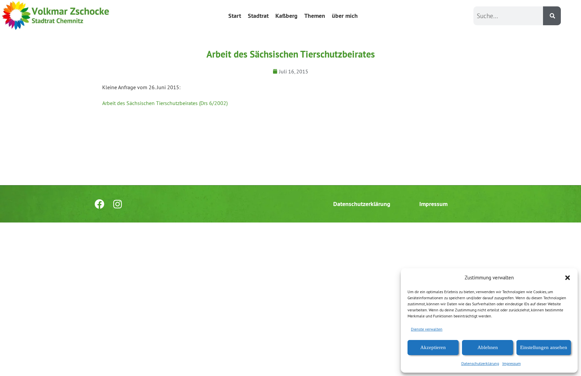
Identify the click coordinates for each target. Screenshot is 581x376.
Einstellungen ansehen (543, 347)
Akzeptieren (433, 347)
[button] (567, 277)
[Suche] (552, 15)
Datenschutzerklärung (480, 363)
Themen (314, 16)
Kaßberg (286, 16)
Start (234, 16)
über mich (345, 16)
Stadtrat (258, 16)
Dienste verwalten (426, 329)
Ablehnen (487, 347)
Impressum (511, 363)
